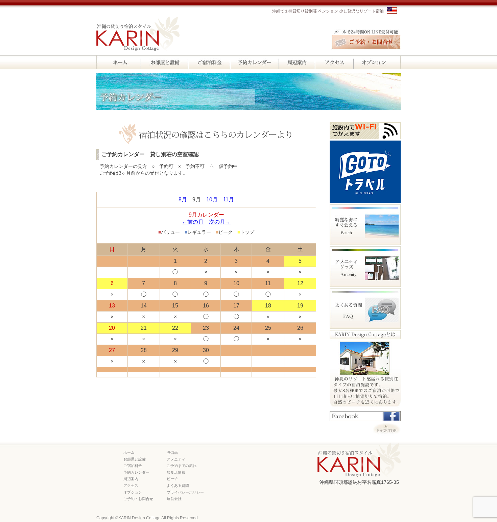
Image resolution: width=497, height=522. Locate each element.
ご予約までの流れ (181, 466)
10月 (212, 199)
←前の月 (193, 222)
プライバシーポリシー (185, 492)
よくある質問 (178, 485)
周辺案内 (130, 479)
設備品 (172, 452)
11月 (228, 199)
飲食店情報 (176, 472)
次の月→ (220, 222)
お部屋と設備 (134, 459)
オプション (132, 492)
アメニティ (176, 459)
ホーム (129, 452)
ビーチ (172, 479)
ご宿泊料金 (132, 466)
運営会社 (174, 499)
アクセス (130, 485)
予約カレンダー (136, 472)
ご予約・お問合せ (138, 499)
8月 (183, 199)
